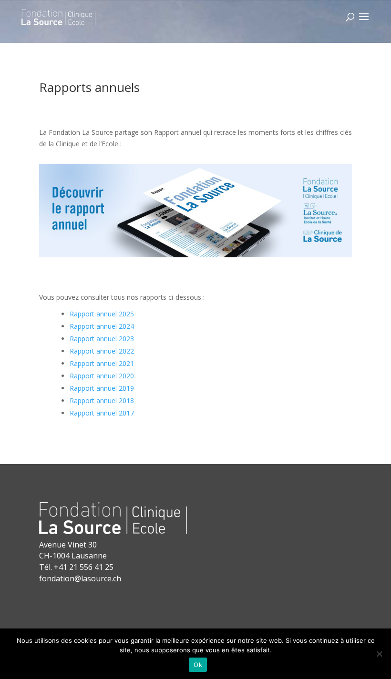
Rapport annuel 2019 (102, 388)
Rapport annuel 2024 (102, 326)
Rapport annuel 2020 (102, 375)
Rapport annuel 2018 (102, 400)
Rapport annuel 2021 (102, 363)
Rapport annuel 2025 (102, 313)
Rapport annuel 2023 (102, 338)
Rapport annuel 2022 (102, 350)
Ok (198, 665)
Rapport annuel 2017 (102, 412)
